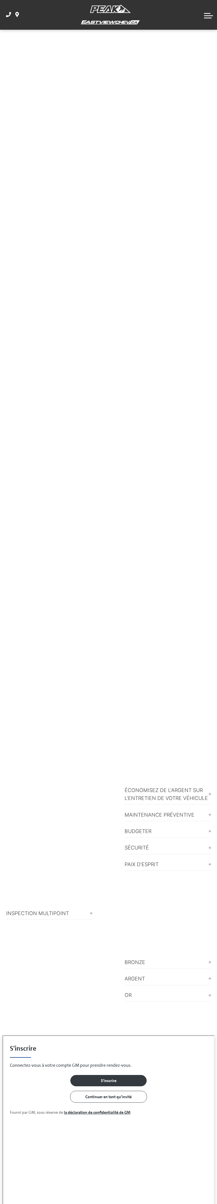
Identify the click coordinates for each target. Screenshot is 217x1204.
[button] (208, 15)
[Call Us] (8, 15)
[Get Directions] (17, 15)
